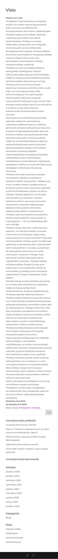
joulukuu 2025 (13, 471)
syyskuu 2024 (12, 489)
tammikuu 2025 (14, 484)
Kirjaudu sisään (13, 529)
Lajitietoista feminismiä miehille (22, 444)
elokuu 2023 (12, 502)
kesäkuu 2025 (12, 476)
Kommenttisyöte (14, 537)
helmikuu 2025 (13, 480)
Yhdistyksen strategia (29, 408)
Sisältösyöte (12, 533)
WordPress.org (13, 542)
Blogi (8, 517)
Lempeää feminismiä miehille (21, 425)
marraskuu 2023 (14, 493)
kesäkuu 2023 (12, 506)
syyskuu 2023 (12, 497)
